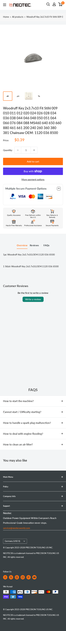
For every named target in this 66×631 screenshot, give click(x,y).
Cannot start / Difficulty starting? (22, 412)
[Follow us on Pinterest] (28, 577)
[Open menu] (4, 5)
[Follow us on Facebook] (5, 577)
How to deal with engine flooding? (23, 433)
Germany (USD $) (12, 541)
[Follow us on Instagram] (23, 577)
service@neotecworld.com (16, 528)
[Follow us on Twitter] (11, 577)
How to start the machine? (18, 401)
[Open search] (48, 4)
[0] (60, 4)
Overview (22, 245)
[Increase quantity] (34, 150)
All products (17, 17)
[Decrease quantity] (18, 150)
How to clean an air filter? (18, 444)
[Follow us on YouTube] (34, 577)
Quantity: (8, 150)
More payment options (33, 179)
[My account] (54, 4)
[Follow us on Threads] (17, 577)
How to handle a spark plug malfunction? (27, 422)
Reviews (34, 245)
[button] (33, 188)
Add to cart (33, 161)
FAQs (46, 245)
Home (6, 17)
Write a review (33, 299)
